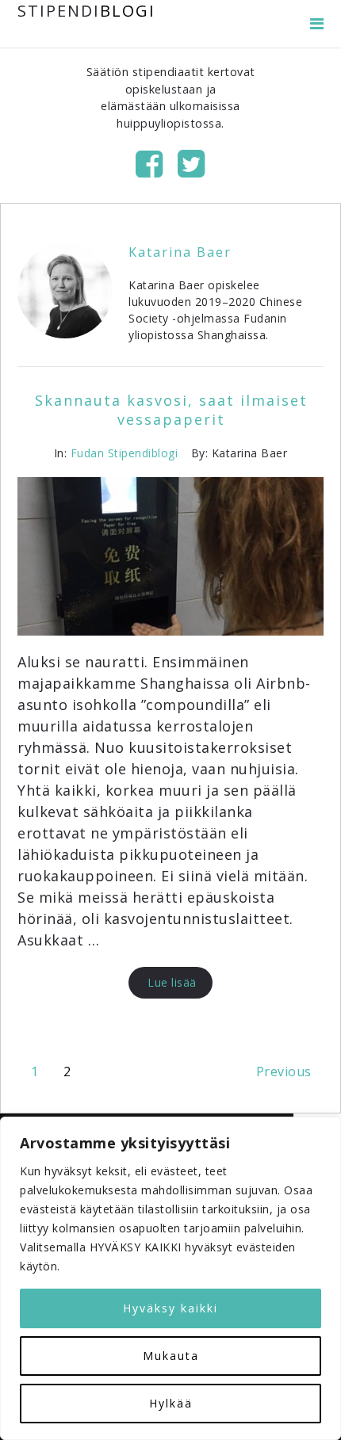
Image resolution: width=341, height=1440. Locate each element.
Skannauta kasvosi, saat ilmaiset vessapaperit (171, 410)
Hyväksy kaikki (170, 1308)
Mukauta (171, 1355)
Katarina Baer (180, 252)
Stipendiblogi (143, 452)
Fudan (88, 452)
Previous (284, 1071)
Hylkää (171, 1403)
